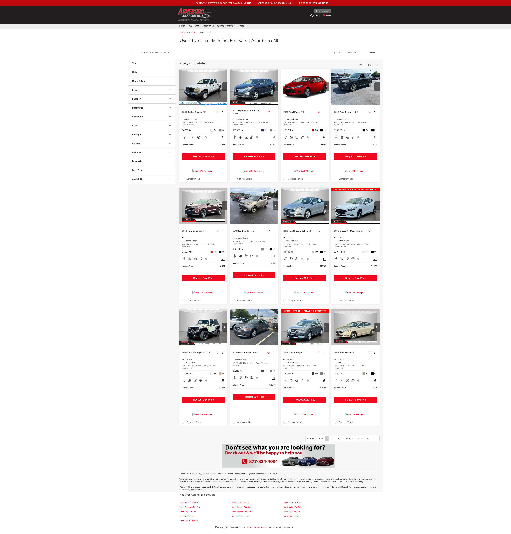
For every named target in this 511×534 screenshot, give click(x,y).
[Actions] (222, 112)
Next (349, 438)
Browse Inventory (322, 11)
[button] (224, 86)
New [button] (190, 26)
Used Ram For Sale (291, 516)
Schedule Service (225, 26)
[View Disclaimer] (206, 137)
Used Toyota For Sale (189, 521)
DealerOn (249, 527)
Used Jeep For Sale (291, 512)
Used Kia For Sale (187, 516)
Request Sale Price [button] (203, 156)
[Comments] (223, 137)
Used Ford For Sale (188, 512)
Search (372, 52)
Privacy (264, 527)
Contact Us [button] (208, 26)
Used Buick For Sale (292, 503)
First (311, 438)
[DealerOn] (222, 527)
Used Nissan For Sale (241, 516)
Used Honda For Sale (189, 503)
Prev (320, 438)
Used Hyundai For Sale (241, 512)
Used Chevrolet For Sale (190, 507)
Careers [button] (241, 26)
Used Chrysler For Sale (241, 507)
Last (358, 438)
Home (182, 26)
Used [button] (197, 26)
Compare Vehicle (194, 179)
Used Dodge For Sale (292, 507)
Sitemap (257, 527)
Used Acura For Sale (240, 503)
